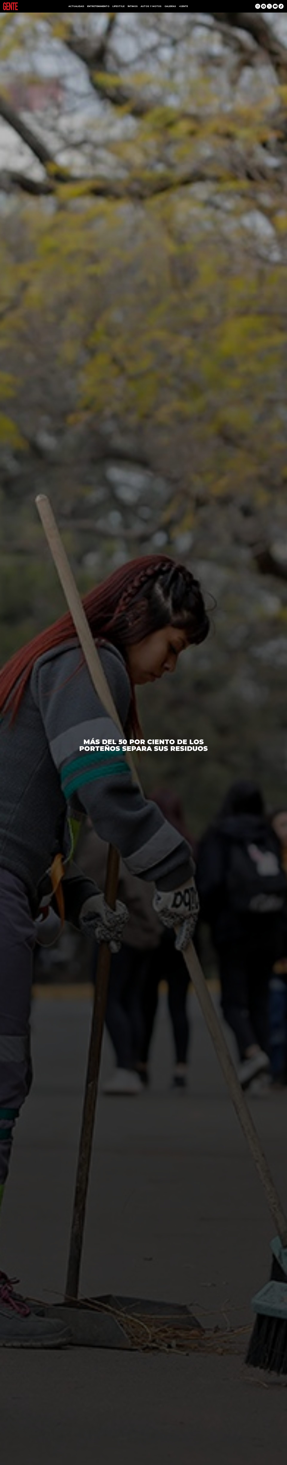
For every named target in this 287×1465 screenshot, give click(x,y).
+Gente (183, 6)
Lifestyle (118, 6)
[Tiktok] (281, 6)
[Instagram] (257, 6)
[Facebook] (263, 6)
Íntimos (133, 6)
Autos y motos (151, 6)
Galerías (170, 6)
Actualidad (76, 6)
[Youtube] (275, 6)
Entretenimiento (98, 6)
